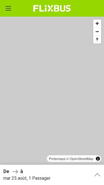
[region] (52, 92)
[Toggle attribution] (98, 158)
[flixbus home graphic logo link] (52, 8)
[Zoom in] (97, 23)
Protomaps (57, 158)
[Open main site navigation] (8, 8)
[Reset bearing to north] (97, 40)
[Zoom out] (97, 31)
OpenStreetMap (81, 158)
